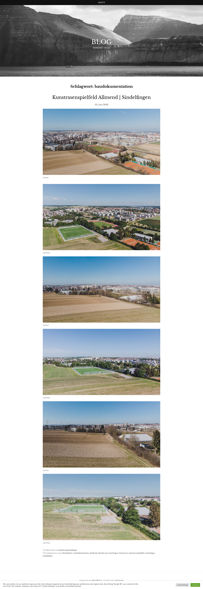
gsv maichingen (111, 553)
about (101, 2)
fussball (101, 553)
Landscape (119, 580)
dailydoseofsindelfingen (67, 550)
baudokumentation (81, 553)
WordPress (97, 580)
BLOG (101, 42)
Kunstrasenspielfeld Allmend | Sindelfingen (101, 97)
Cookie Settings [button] (182, 585)
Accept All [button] (195, 585)
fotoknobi (93, 553)
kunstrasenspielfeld (136, 553)
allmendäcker (67, 553)
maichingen (150, 553)
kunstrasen (123, 553)
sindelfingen (48, 556)
